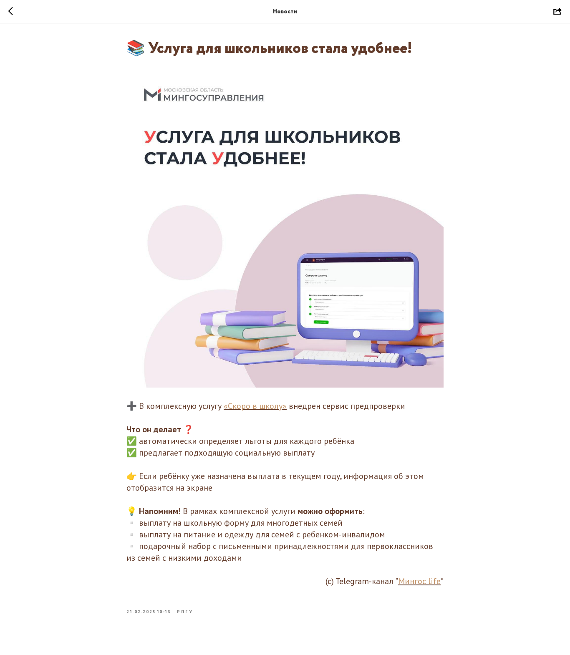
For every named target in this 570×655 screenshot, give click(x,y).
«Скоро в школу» (255, 406)
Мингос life (419, 581)
